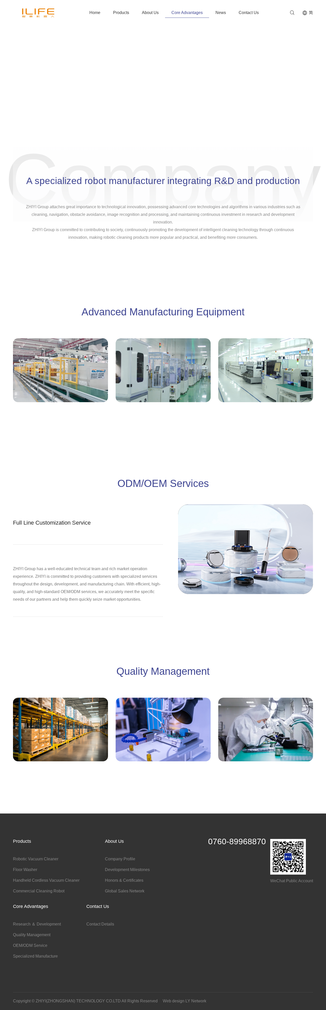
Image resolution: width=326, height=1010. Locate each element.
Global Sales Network (124, 891)
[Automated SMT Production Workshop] (265, 384)
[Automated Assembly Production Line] (163, 384)
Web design (173, 1001)
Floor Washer (25, 869)
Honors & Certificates (124, 880)
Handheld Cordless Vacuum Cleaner (46, 880)
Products (121, 12)
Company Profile (120, 859)
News (220, 12)
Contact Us (249, 12)
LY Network (195, 1001)
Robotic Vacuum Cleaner (35, 859)
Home (94, 12)
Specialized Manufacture (35, 956)
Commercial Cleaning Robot (38, 891)
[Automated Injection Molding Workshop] (60, 384)
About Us (150, 12)
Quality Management (31, 935)
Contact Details (100, 924)
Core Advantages (187, 12)
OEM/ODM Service (30, 945)
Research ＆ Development (37, 924)
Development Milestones (127, 869)
